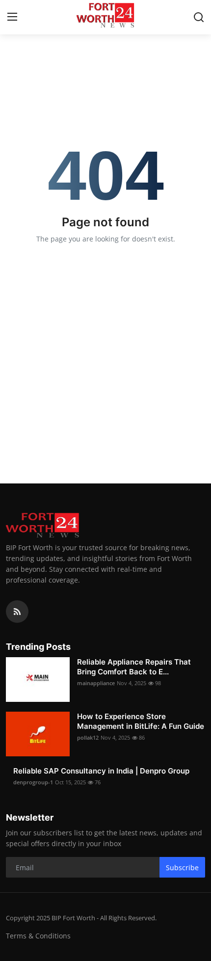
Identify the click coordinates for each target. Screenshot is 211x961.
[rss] (17, 611)
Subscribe (182, 867)
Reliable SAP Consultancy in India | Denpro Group (101, 770)
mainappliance (96, 683)
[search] (198, 17)
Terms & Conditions (38, 935)
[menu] (12, 17)
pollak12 (88, 737)
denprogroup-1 (33, 782)
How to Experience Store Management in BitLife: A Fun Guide (140, 721)
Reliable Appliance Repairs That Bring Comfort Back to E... (134, 666)
